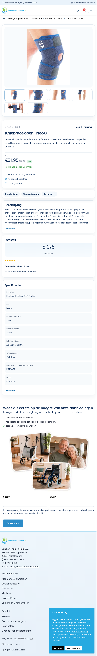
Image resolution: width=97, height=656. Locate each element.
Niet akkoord (73, 648)
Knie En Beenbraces (74, 18)
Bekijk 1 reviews (84, 126)
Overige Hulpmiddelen (18, 18)
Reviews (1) (50, 194)
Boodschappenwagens (14, 621)
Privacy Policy (9, 597)
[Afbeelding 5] (14, 108)
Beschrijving (11, 194)
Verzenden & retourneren (15, 602)
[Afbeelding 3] (59, 95)
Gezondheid (36, 18)
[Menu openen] (91, 10)
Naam (6, 496)
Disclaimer (7, 588)
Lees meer (10, 228)
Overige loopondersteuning (16, 630)
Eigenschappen (31, 194)
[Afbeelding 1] (14, 95)
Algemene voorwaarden (14, 578)
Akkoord (58, 648)
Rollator (6, 616)
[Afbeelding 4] (82, 95)
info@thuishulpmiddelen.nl (24, 566)
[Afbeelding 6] (37, 108)
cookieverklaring (81, 631)
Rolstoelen (8, 625)
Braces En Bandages (54, 18)
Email (53, 496)
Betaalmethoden (11, 583)
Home (4, 19)
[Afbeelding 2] (37, 95)
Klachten (6, 593)
